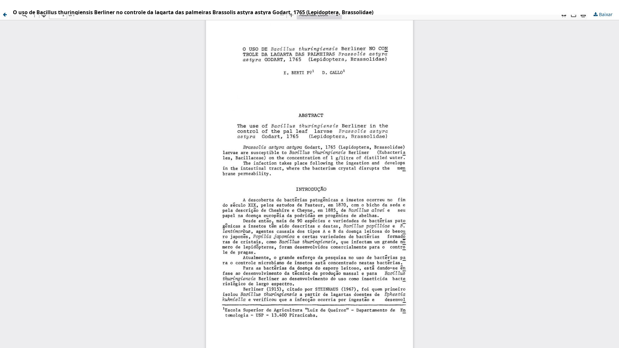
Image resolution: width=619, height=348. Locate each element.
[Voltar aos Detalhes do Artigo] (5, 14)
